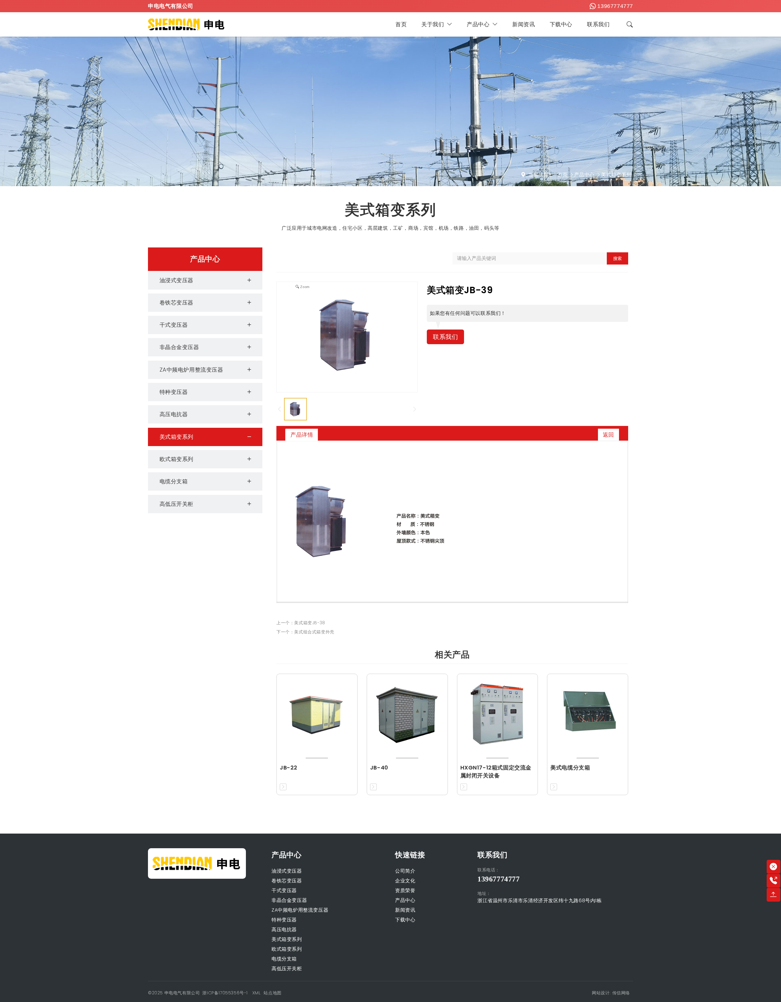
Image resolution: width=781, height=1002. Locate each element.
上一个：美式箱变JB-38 (300, 623)
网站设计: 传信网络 (611, 993)
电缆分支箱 (174, 481)
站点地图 (272, 993)
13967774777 (615, 6)
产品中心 (478, 24)
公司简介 (405, 870)
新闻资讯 (523, 24)
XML (256, 993)
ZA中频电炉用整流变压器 (191, 369)
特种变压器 (174, 392)
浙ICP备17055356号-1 (225, 993)
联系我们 (598, 24)
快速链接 (410, 855)
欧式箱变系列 (177, 459)
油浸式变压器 (177, 280)
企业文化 (405, 880)
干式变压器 (174, 325)
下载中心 (561, 24)
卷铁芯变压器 (177, 302)
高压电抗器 (174, 414)
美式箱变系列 (616, 174)
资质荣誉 (405, 890)
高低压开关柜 (177, 504)
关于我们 (432, 24)
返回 (608, 434)
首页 (401, 24)
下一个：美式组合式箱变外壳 (305, 632)
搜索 (617, 258)
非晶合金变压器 (179, 347)
